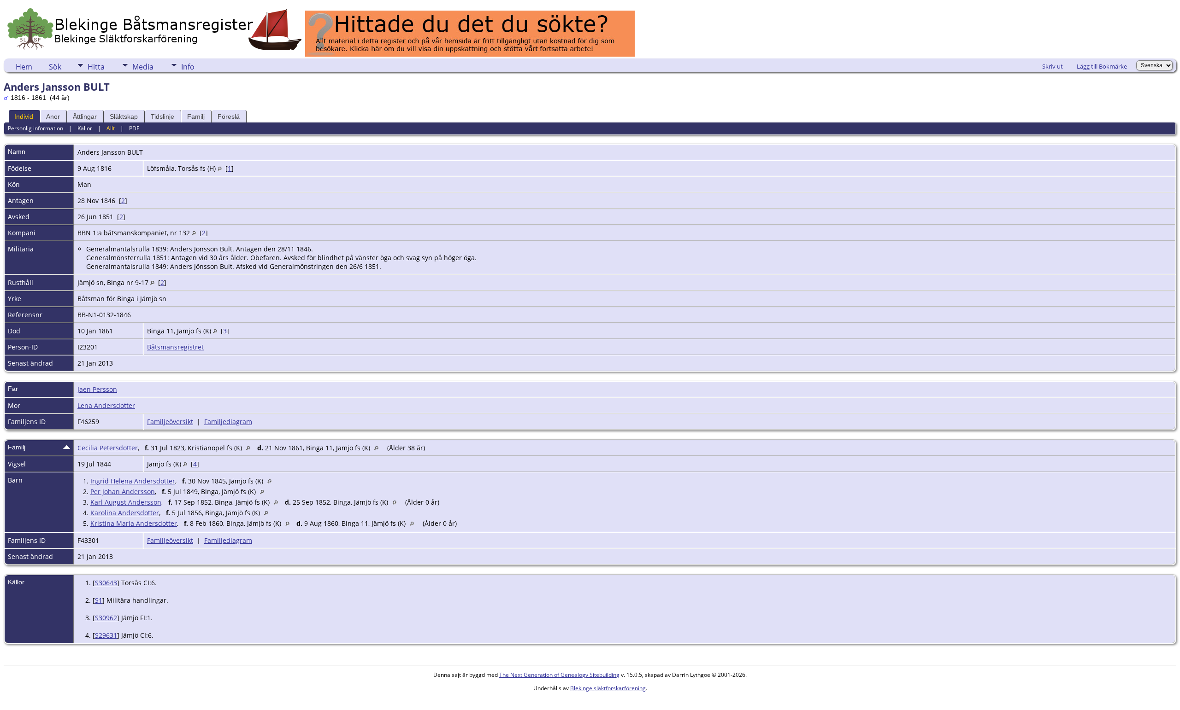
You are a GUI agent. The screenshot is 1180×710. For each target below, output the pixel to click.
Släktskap (124, 116)
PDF (134, 128)
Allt (110, 128)
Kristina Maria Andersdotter (133, 523)
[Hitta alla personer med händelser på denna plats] (220, 168)
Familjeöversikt (170, 421)
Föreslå (229, 116)
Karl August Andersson (125, 502)
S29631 (106, 635)
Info (188, 67)
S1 (98, 600)
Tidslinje (162, 116)
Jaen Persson (97, 389)
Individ (23, 116)
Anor (53, 116)
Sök (55, 67)
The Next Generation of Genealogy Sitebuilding (559, 675)
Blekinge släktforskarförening (608, 688)
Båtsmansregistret (175, 347)
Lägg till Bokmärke (1102, 66)
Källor (84, 128)
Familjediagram (228, 421)
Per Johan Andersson (122, 491)
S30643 (106, 582)
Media (142, 67)
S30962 (106, 617)
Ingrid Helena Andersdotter (132, 481)
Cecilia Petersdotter (107, 447)
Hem (24, 67)
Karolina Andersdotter (124, 512)
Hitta (96, 67)
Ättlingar (85, 116)
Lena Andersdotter (106, 405)
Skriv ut (1052, 66)
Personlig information (35, 128)
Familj (196, 116)
